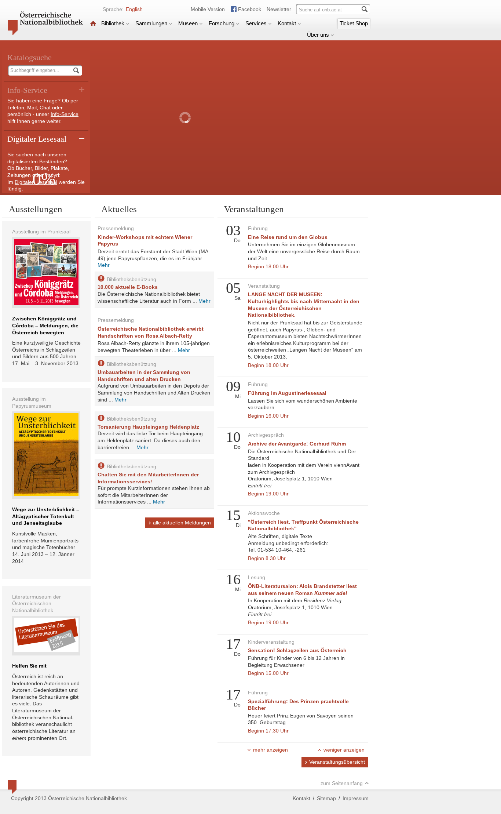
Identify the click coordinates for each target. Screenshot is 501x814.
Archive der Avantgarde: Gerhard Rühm (297, 444)
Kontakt (287, 23)
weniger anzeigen (344, 750)
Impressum (356, 798)
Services (256, 23)
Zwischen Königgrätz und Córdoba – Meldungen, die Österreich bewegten (45, 325)
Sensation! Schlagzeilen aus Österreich (297, 650)
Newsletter (279, 9)
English (134, 9)
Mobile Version (208, 9)
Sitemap (326, 798)
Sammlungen (151, 23)
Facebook (249, 9)
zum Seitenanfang (342, 783)
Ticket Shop (354, 23)
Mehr (104, 265)
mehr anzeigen (270, 750)
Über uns (318, 35)
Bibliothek (112, 23)
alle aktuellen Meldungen (182, 523)
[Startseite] (93, 23)
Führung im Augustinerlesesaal (287, 393)
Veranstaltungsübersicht (337, 762)
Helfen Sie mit (29, 666)
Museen (188, 23)
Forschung (221, 23)
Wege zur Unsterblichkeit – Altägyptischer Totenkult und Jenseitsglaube (45, 516)
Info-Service (64, 114)
